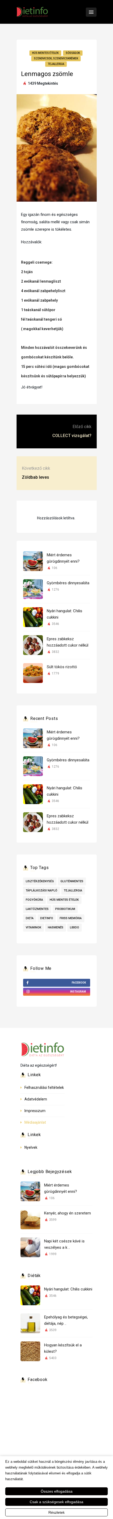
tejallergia (73, 890)
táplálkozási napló (41, 890)
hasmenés (55, 927)
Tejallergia (56, 64)
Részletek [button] (56, 1512)
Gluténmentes (71, 881)
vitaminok (33, 927)
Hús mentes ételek (45, 52)
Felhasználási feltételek (44, 1087)
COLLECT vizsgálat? (71, 435)
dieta (30, 918)
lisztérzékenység (40, 881)
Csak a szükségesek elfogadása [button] (56, 1502)
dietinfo (46, 918)
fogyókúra (34, 899)
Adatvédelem (35, 1099)
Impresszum (34, 1111)
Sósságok (73, 52)
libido (74, 927)
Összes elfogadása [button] (57, 1491)
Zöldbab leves (35, 477)
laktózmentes (37, 909)
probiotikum (65, 909)
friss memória (71, 918)
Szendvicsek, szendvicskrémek (56, 58)
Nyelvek (30, 1147)
